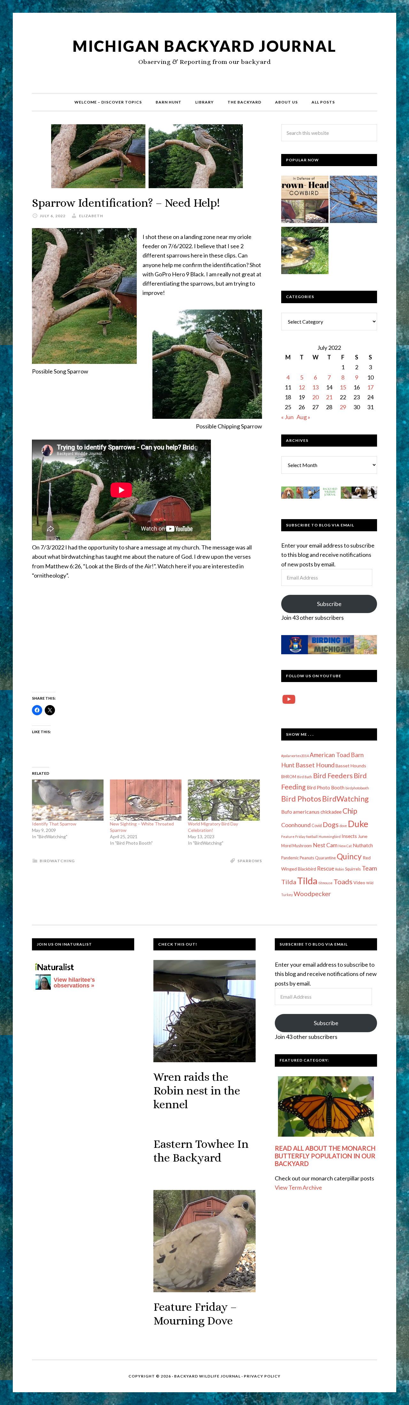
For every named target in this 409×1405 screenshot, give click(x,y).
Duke (358, 823)
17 (370, 387)
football (312, 836)
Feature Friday (293, 836)
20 (315, 397)
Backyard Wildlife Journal (207, 1376)
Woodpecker (312, 893)
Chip (350, 810)
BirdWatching (57, 860)
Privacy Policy (262, 1376)
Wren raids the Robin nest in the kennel (196, 1090)
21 (329, 397)
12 (301, 387)
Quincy (349, 856)
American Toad (330, 754)
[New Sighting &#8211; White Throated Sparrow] (145, 799)
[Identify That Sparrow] (68, 799)
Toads (343, 882)
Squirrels (353, 869)
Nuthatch (363, 845)
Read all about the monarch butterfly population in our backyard (325, 1155)
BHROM (288, 776)
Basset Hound (315, 765)
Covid (317, 825)
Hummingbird (330, 836)
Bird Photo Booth (325, 787)
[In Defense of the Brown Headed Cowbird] (304, 201)
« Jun (287, 416)
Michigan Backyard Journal (204, 46)
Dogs (331, 824)
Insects (349, 836)
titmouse (326, 883)
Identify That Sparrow (54, 823)
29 (343, 407)
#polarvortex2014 (295, 756)
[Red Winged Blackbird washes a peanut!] (304, 252)
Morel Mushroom (296, 845)
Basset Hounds (351, 765)
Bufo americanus (300, 812)
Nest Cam (325, 844)
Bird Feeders (333, 776)
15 (343, 387)
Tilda (307, 880)
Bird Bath (304, 777)
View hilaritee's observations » (74, 983)
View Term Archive (298, 1187)
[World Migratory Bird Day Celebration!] (223, 799)
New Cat (345, 846)
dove (343, 826)
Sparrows (249, 860)
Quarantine (325, 858)
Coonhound (296, 824)
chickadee (331, 812)
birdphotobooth (357, 788)
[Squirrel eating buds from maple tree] (353, 201)
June (362, 836)
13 (315, 387)
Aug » (303, 416)
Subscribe (329, 603)
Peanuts (307, 858)
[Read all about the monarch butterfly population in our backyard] (326, 1106)
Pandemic (290, 858)
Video (359, 882)
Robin (339, 869)
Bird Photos (301, 798)
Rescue (325, 868)
